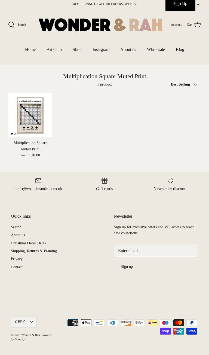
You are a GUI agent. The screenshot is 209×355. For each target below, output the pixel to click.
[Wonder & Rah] (100, 25)
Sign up (127, 267)
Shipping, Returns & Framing (34, 251)
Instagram (101, 49)
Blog (180, 49)
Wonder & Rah (30, 334)
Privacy (17, 259)
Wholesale (156, 49)
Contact (17, 267)
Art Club (54, 49)
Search (16, 227)
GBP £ (20, 322)
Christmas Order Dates (28, 243)
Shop (77, 49)
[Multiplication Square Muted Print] (30, 115)
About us (128, 49)
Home (30, 49)
